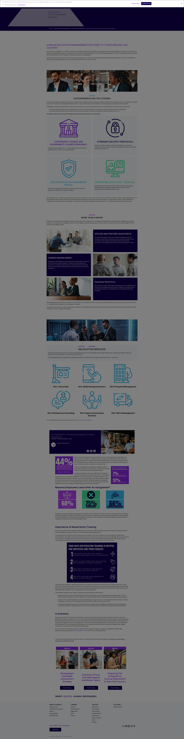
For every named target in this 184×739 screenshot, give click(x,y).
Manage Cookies (135, 3)
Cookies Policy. (21, 4)
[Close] (181, 3)
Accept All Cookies (146, 3)
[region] (92, 3)
